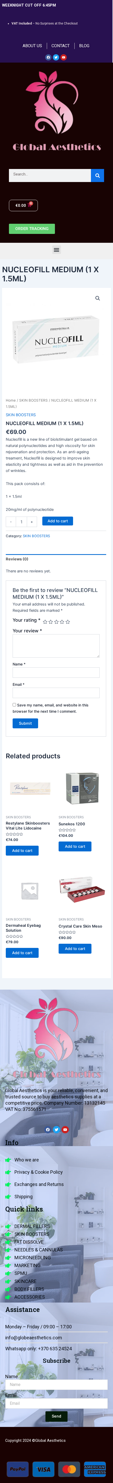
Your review (27, 630)
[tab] (56, 559)
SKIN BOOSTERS (33, 400)
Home (11, 400)
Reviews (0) (17, 559)
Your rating (26, 620)
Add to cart (58, 521)
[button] (56, 249)
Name (19, 664)
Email (18, 684)
